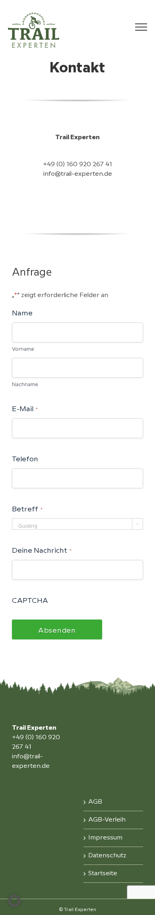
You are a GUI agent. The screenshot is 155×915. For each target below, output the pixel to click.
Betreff (27, 509)
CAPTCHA (30, 600)
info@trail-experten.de (77, 174)
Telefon (25, 459)
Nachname (25, 384)
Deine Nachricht (42, 550)
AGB (95, 802)
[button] (14, 900)
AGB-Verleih (107, 820)
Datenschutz (107, 856)
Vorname (23, 349)
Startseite (102, 873)
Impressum (105, 838)
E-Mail (25, 409)
